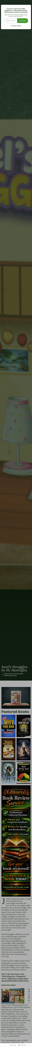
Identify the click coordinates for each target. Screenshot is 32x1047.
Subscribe (22, 21)
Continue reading (16, 25)
